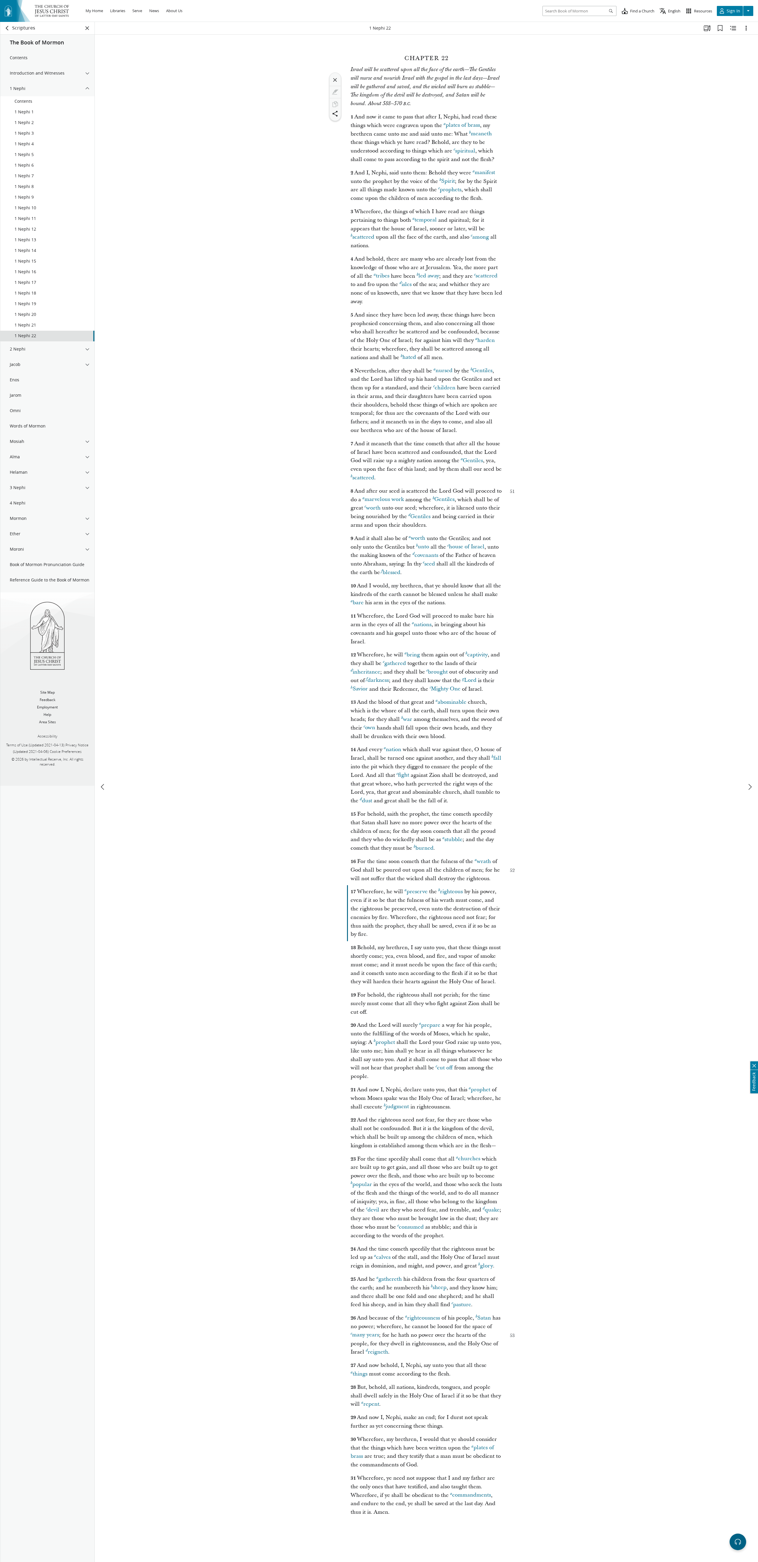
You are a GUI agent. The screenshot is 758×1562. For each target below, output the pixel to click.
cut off (445, 1067)
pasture (462, 1304)
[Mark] (335, 92)
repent (371, 1404)
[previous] (103, 787)
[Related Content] (733, 28)
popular (362, 1184)
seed (429, 564)
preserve (417, 891)
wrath (484, 861)
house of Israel (466, 547)
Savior (360, 689)
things (360, 1374)
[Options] (746, 28)
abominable (452, 702)
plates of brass (463, 125)
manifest (485, 172)
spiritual (465, 151)
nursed (444, 371)
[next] (750, 787)
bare (358, 602)
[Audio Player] (738, 1542)
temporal (426, 220)
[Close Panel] (87, 28)
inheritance (366, 672)
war (407, 719)
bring (413, 654)
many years (365, 1335)
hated (409, 357)
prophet (385, 1042)
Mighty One (445, 689)
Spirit (448, 181)
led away (428, 276)
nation (393, 749)
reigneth (378, 1352)
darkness (378, 680)
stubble (453, 839)
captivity (477, 654)
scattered (363, 237)
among (480, 237)
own (370, 728)
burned (424, 848)
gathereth (390, 1279)
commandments (471, 1495)
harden (486, 340)
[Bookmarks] (720, 28)
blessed (391, 572)
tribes (382, 276)
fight (403, 775)
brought (438, 672)
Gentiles (482, 371)
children (445, 387)
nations (422, 624)
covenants (426, 555)
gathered (395, 663)
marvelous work (384, 499)
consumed (411, 1227)
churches (469, 1159)
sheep (440, 1287)
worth (373, 508)
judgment (397, 1107)
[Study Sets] (707, 28)
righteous (451, 891)
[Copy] (335, 104)
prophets (450, 189)
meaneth (481, 134)
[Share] (335, 113)
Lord (470, 680)
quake (492, 1210)
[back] (7, 28)
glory (486, 1265)
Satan (484, 1318)
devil (373, 1210)
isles (407, 284)
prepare (430, 1025)
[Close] (335, 80)
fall (497, 758)
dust (367, 800)
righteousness (423, 1318)
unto (423, 547)
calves (383, 1257)
